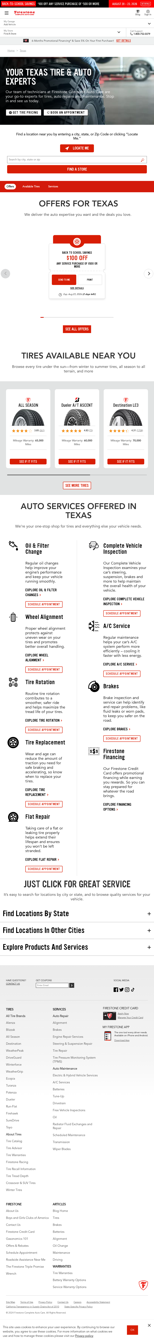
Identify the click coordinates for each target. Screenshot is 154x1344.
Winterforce (14, 1064)
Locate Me (81, 148)
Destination (13, 1043)
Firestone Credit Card (20, 1232)
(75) (91, 431)
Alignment (60, 1023)
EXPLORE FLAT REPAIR (41, 859)
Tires (56, 1218)
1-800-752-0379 (142, 34)
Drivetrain (59, 1103)
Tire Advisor (14, 1148)
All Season (13, 1036)
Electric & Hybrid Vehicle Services (75, 1075)
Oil (55, 1117)
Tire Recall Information (21, 1169)
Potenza (11, 1092)
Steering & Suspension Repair (72, 1043)
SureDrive (12, 1120)
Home (11, 50)
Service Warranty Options (69, 1287)
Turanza (11, 1085)
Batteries (58, 1089)
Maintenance (61, 1252)
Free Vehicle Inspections (69, 1110)
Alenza (10, 1023)
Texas (23, 50)
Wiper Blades (62, 1149)
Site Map (10, 1302)
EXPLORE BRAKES (115, 729)
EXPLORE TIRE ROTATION (42, 720)
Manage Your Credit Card (130, 1018)
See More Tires (77, 485)
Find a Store (142, 160)
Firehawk (12, 1113)
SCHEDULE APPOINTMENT (44, 604)
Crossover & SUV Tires (20, 1183)
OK (132, 1330)
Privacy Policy (45, 1302)
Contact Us (13, 1225)
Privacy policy (84, 1336)
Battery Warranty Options (69, 1280)
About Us (12, 1211)
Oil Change (60, 1246)
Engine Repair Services (68, 1036)
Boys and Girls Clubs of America (27, 1218)
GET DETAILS (123, 40)
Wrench (11, 1273)
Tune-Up (58, 1096)
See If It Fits (28, 461)
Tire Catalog (14, 1141)
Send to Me (64, 279)
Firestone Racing (17, 1162)
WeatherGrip (14, 1071)
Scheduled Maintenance (69, 1135)
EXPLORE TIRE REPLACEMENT (35, 792)
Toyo (9, 1127)
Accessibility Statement (98, 1302)
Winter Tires (14, 1190)
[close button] (149, 1325)
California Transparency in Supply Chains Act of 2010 (32, 1307)
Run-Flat (11, 1106)
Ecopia (10, 1078)
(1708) (140, 431)
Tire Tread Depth (17, 1176)
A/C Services (61, 1082)
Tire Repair (60, 1050)
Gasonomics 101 (17, 1239)
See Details (77, 288)
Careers (77, 1302)
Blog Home (60, 1211)
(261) (42, 431)
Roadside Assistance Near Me (25, 1259)
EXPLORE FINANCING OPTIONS (117, 807)
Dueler (10, 1099)
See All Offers (77, 329)
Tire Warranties (16, 1155)
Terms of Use (26, 1302)
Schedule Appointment (21, 1252)
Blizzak (10, 1030)
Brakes (57, 1030)
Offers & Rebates (17, 1246)
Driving (58, 1259)
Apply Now (123, 1014)
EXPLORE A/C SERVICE (118, 664)
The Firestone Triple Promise (25, 1266)
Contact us (13, 984)
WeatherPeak (15, 1050)
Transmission (61, 1142)
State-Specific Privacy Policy (78, 1307)
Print (90, 279)
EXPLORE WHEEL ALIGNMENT (36, 657)
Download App (121, 1040)
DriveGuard (13, 1057)
